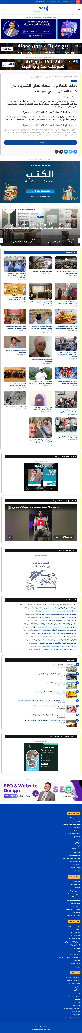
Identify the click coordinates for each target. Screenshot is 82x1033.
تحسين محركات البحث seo (73, 894)
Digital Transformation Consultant (70, 858)
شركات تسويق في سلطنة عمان (71, 1009)
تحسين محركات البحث (74, 984)
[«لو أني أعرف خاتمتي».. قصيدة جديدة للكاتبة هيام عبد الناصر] (40, 398)
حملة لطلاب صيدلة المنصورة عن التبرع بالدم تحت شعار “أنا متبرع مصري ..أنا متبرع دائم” (16, 275)
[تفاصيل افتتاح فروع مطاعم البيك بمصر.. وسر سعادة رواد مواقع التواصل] (66, 316)
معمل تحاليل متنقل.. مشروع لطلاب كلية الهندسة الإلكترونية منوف (66, 303)
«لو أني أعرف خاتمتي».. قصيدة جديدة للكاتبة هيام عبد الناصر (42, 409)
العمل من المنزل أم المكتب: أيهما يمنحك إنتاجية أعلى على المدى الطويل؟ (54, 627)
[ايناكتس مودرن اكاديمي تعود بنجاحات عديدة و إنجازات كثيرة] (15, 374)
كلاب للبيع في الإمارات (74, 945)
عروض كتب (77, 852)
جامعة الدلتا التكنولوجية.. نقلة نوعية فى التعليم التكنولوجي (68, 436)
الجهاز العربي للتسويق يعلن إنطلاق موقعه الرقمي (41, 303)
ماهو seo (78, 951)
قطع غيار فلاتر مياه (75, 891)
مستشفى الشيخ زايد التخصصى (55, 683)
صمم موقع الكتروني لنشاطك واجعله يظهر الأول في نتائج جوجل (41, 17)
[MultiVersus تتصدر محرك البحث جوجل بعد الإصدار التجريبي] (66, 373)
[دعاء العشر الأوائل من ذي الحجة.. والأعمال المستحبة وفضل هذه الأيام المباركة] (40, 316)
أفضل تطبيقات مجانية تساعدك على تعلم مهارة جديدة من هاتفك (57, 621)
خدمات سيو (77, 929)
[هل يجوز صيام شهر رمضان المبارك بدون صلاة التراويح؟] (66, 262)
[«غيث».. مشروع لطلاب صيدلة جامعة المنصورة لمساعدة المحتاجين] (66, 399)
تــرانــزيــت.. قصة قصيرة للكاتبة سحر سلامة (42, 360)
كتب (79, 846)
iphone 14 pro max (75, 868)
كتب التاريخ (77, 837)
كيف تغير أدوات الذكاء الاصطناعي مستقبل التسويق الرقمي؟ (58, 646)
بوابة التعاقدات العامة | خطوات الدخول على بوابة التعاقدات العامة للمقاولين (41, 701)
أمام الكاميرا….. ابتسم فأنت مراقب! (15, 407)
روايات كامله (76, 1005)
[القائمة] (79, 9)
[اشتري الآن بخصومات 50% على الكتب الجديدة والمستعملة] (40, 182)
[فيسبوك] (75, 152)
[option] (40, 226)
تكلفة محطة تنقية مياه (73, 900)
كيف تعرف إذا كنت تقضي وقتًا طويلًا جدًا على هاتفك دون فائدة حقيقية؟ (55, 624)
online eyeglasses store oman (72, 1018)
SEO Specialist (76, 849)
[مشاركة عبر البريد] (61, 152)
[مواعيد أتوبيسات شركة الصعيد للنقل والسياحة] (71, 676)
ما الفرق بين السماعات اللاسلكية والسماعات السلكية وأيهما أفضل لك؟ (56, 614)
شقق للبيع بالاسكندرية (73, 981)
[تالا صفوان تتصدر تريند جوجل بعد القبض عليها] (15, 342)
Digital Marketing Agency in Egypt (43, 1029)
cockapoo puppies (75, 1002)
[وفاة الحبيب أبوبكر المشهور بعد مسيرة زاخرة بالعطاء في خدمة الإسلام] (40, 373)
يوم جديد (77, 967)
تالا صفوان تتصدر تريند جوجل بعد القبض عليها (16, 351)
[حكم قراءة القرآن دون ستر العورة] (40, 262)
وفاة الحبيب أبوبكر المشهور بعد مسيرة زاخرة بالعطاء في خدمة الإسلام (40, 382)
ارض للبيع (77, 987)
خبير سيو (77, 840)
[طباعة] (57, 152)
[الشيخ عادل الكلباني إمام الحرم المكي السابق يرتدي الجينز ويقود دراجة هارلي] (66, 343)
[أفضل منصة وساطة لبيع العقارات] (41, 49)
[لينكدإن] (66, 152)
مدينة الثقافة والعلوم (58, 665)
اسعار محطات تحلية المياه (73, 916)
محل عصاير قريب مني (74, 855)
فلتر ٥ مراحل (76, 881)
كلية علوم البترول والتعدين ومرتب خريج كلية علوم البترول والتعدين (44, 720)
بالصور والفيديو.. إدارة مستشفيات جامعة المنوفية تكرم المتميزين (16, 327)
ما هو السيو (77, 961)
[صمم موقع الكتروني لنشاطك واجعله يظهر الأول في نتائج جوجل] (41, 791)
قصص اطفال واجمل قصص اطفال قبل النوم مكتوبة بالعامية (40, 226)
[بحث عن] (3, 9)
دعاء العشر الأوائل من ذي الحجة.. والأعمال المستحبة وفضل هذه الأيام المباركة (41, 328)
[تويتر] (71, 152)
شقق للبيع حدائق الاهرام (73, 977)
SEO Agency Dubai (75, 818)
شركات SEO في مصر (74, 954)
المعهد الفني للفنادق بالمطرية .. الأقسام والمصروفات (49, 715)
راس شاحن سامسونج (74, 861)
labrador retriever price (74, 926)
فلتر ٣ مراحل (76, 888)
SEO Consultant (76, 897)
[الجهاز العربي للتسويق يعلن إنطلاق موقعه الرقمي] (40, 291)
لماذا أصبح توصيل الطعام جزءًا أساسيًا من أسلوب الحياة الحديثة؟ (57, 643)
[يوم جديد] (41, 9)
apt (79, 993)
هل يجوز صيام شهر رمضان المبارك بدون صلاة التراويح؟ (67, 272)
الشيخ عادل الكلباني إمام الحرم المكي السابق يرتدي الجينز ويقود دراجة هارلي (67, 354)
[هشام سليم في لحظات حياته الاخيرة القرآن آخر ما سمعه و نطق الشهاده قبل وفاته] (40, 427)
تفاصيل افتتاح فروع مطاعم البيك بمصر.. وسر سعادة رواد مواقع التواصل (66, 327)
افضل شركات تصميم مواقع (72, 942)
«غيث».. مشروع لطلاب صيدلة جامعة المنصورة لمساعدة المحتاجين (66, 411)
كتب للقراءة (77, 843)
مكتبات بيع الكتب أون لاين (72, 834)
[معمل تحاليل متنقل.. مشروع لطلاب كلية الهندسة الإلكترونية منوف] (66, 291)
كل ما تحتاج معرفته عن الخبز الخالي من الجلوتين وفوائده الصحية (57, 650)
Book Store (77, 871)
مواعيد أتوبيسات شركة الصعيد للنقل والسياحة (51, 674)
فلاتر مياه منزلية (75, 885)
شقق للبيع (77, 990)
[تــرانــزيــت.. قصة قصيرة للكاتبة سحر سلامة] (40, 346)
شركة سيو (77, 999)
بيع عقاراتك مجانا (41, 42)
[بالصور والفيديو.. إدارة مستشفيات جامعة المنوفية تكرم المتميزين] (15, 316)
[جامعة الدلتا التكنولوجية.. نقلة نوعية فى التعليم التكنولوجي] (66, 425)
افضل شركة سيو (75, 933)
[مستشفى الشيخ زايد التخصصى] (71, 685)
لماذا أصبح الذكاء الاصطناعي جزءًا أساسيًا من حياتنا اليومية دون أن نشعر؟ (55, 630)
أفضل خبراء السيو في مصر (41, 462)
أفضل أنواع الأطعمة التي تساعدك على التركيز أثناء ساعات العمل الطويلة (55, 640)
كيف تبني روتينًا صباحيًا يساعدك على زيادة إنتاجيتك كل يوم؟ (58, 637)
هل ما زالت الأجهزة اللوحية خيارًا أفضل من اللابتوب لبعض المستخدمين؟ (56, 608)
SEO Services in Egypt (74, 939)
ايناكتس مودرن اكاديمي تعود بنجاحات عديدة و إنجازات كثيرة (17, 385)
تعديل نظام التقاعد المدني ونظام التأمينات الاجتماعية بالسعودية (16, 298)
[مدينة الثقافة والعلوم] (71, 668)
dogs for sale (77, 865)
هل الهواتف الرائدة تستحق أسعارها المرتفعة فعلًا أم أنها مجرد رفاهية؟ (56, 634)
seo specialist (76, 830)
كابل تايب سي (76, 913)
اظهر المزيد (41, 142)
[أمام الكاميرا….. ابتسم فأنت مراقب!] (15, 398)
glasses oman (76, 1015)
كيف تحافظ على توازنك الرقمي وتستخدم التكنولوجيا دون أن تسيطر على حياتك (53, 605)
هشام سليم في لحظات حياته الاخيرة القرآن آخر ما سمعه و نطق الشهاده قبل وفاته (41, 442)
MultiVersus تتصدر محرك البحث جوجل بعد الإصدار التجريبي (67, 382)
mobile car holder (75, 936)
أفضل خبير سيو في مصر (41, 741)
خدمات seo (77, 948)
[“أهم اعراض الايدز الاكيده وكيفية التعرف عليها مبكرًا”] (71, 709)
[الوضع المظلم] (6, 9)
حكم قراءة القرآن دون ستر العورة (42, 271)
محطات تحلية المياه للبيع (73, 909)
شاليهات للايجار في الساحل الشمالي (69, 957)
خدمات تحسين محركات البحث (72, 824)
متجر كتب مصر (76, 1012)
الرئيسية (73, 77)
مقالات (68, 77)
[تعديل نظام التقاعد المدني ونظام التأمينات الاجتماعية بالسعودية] (15, 289)
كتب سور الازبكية (75, 964)
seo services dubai (75, 827)
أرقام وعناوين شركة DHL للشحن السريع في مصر (50, 692)
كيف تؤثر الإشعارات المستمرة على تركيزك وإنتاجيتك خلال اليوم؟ (57, 611)
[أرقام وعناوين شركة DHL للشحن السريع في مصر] (71, 694)
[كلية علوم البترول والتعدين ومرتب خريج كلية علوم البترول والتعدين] (71, 723)
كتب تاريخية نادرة (75, 903)
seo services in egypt (74, 821)
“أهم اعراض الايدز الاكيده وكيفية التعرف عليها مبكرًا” (49, 706)
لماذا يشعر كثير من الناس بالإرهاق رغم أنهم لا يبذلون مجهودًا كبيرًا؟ (56, 2)
